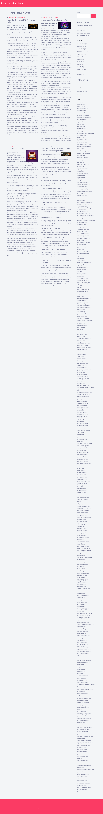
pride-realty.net (81, 744)
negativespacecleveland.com (84, 503)
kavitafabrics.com (81, 519)
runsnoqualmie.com (82, 640)
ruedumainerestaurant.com (83, 430)
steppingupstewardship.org (83, 662)
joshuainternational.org (83, 608)
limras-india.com (81, 104)
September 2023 (81, 51)
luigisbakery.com (81, 668)
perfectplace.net (81, 336)
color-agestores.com (82, 351)
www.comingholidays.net (83, 378)
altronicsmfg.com (81, 130)
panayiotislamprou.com (83, 182)
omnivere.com (80, 124)
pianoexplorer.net (81, 691)
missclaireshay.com (81, 103)
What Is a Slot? (81, 30)
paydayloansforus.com (82, 139)
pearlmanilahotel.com (82, 168)
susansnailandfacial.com (83, 610)
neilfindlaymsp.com (81, 535)
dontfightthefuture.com (83, 235)
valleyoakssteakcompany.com (84, 550)
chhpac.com (80, 773)
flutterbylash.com (81, 747)
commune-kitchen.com (82, 416)
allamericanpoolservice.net (83, 314)
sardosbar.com (80, 258)
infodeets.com (80, 113)
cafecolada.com (81, 372)
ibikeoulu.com (80, 448)
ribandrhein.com (81, 327)
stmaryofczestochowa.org (83, 452)
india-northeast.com (82, 231)
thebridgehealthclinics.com (83, 581)
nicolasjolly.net (80, 421)
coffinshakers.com (81, 450)
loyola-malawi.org (81, 354)
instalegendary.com (81, 150)
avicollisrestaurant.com (83, 537)
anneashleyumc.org (81, 633)
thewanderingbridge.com (83, 456)
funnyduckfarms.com (82, 751)
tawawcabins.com (81, 255)
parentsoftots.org (81, 586)
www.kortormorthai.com (83, 630)
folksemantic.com (81, 257)
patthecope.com (81, 559)
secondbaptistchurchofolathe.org (85, 769)
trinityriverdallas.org (82, 334)
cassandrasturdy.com (82, 367)
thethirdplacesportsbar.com (84, 698)
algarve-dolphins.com (82, 486)
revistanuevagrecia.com (83, 436)
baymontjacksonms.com (83, 497)
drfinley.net (79, 758)
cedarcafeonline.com (82, 119)
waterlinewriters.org (82, 582)
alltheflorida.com (81, 735)
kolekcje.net (80, 329)
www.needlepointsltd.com (83, 648)
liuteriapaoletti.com (82, 505)
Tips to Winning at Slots (16, 148)
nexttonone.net (81, 604)
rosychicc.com (80, 356)
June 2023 (79, 59)
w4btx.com (79, 287)
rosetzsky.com (80, 432)
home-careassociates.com (83, 343)
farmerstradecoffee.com (83, 590)
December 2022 (81, 74)
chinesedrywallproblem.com (84, 508)
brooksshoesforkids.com (83, 572)
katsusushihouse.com (82, 427)
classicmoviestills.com (82, 371)
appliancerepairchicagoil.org (84, 146)
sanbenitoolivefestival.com (84, 369)
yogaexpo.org (80, 342)
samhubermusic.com (82, 789)
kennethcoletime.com (82, 459)
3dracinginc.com (81, 383)
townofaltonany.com (82, 499)
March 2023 (80, 67)
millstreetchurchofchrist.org (84, 740)
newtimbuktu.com (81, 128)
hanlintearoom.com (82, 749)
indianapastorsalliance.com (83, 548)
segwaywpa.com (81, 577)
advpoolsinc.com (81, 544)
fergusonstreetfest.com (83, 729)
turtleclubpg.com (81, 526)
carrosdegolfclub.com (82, 218)
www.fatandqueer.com (82, 631)
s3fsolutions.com (81, 224)
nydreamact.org (81, 155)
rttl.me (78, 778)
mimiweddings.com (81, 782)
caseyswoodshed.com (82, 552)
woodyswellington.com (83, 702)
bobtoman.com (80, 171)
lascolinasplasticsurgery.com (84, 651)
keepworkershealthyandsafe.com (85, 151)
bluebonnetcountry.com (83, 164)
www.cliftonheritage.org (83, 653)
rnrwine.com (80, 762)
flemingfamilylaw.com (82, 760)
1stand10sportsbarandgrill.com (85, 285)
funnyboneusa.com (81, 514)
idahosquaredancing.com (83, 253)
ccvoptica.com (80, 664)
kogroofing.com (81, 175)
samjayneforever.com (82, 731)
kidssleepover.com (81, 135)
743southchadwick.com (83, 229)
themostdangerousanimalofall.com (86, 387)
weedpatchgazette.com (83, 269)
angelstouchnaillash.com (83, 289)
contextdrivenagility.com (83, 447)
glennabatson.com (81, 400)
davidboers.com (81, 593)
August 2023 (80, 54)
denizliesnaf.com (81, 555)
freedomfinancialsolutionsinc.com (85, 624)
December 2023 (81, 44)
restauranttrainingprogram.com (85, 313)
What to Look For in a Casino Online (54, 20)
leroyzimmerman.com (82, 756)
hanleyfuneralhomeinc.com (83, 282)
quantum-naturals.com (82, 725)
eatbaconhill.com (81, 132)
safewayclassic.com (82, 142)
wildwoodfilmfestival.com (83, 190)
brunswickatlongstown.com (84, 463)
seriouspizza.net (81, 563)
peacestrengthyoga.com (83, 622)
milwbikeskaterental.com (83, 496)
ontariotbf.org (80, 148)
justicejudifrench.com (82, 454)
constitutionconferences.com (84, 557)
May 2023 (79, 61)
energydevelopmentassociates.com (86, 220)
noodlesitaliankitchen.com (83, 153)
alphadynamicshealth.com (83, 745)
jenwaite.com (80, 753)
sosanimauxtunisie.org (82, 173)
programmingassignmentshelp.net (85, 133)
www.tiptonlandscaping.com (84, 660)
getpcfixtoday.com (81, 161)
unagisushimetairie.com (82, 157)
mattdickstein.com (81, 597)
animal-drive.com (81, 568)
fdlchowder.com (81, 646)
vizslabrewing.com (81, 264)
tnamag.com (80, 570)
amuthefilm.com (81, 418)
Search (78, 12)
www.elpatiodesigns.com (83, 706)
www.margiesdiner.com (82, 644)
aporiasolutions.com (82, 575)
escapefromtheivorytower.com (84, 228)
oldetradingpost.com (82, 206)
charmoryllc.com (81, 381)
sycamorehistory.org (82, 680)
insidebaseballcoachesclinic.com (85, 736)
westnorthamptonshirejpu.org (84, 191)
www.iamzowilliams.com (83, 687)
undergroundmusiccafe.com (84, 787)
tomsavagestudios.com (83, 318)
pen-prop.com (80, 611)
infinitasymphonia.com (82, 423)
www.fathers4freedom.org (83, 615)
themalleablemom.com (83, 457)
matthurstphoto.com (82, 733)
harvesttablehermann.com (83, 217)
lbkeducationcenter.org (82, 333)
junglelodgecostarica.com (83, 481)
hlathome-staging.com (82, 304)
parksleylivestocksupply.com (84, 347)
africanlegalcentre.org (82, 425)
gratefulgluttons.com (82, 363)
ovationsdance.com (82, 325)
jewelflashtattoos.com (82, 159)
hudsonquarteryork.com (83, 707)
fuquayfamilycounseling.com (84, 765)
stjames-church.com (82, 438)
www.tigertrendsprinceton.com (84, 613)
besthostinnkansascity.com (83, 783)
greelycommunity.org (82, 429)
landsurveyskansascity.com (83, 635)
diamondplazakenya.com (83, 720)
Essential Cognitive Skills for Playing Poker (21, 21)
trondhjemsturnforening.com (84, 718)
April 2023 (79, 64)
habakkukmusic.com (82, 602)
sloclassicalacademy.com (83, 396)
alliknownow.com (81, 390)
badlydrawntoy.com (82, 599)
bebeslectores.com (81, 209)
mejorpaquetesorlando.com (84, 284)
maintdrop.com (80, 170)
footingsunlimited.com (82, 639)
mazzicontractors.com (82, 697)
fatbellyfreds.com (81, 704)
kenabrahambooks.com (82, 414)
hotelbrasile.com (81, 193)
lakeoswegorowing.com (83, 764)
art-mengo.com (81, 470)
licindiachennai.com (81, 110)
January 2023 (80, 72)
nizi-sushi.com (80, 468)
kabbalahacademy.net (82, 291)
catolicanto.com (81, 331)
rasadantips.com (81, 126)
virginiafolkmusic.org (82, 323)
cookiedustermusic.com (83, 515)
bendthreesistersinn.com (83, 510)
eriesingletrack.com (81, 273)
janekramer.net (80, 467)
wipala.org (79, 352)
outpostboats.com (81, 358)
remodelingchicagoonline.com (84, 657)
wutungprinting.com (82, 492)
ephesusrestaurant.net (82, 700)
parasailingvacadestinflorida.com (85, 742)
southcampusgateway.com (83, 184)
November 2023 (81, 46)
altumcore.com (80, 566)
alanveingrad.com (81, 488)
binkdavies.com (80, 410)
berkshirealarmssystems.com (84, 262)
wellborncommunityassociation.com (86, 188)
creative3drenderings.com (83, 588)
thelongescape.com (82, 477)
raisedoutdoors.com (82, 244)
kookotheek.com (81, 180)
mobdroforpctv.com (82, 365)
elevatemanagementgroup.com (85, 754)
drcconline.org (80, 539)
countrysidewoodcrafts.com (84, 144)
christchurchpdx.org (81, 412)
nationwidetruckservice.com (84, 524)
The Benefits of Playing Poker (84, 25)
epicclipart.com (80, 166)
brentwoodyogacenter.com (83, 658)
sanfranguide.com (81, 380)
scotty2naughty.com (82, 439)
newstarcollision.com (82, 295)
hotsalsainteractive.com (83, 115)
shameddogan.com (81, 584)
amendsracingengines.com (83, 628)
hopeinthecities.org (81, 362)
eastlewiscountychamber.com (84, 392)
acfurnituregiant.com (82, 121)
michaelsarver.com (81, 300)
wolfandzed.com (81, 671)
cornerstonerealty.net (82, 682)
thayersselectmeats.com (12, 3)
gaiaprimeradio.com (81, 472)
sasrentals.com (80, 296)
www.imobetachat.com (83, 595)
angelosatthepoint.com (83, 546)
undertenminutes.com (82, 123)
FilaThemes (64, 808)
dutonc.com (80, 476)
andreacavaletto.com (82, 345)
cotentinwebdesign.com (83, 204)
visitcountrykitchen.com (83, 485)
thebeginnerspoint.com (82, 376)
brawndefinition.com (82, 405)
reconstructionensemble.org (84, 517)
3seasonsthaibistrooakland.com (85, 338)
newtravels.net (80, 137)
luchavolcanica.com (82, 521)
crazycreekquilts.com (82, 409)
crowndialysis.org (81, 311)
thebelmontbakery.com (82, 141)
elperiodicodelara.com (82, 106)
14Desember (22, 17)
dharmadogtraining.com (83, 774)
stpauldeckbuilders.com (83, 637)
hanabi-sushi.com (81, 669)
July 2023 (79, 56)
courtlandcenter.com (82, 534)
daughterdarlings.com (82, 112)
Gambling (79, 83)
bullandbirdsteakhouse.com (84, 649)
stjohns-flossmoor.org (82, 512)
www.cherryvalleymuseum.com (84, 202)
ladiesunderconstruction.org (84, 208)
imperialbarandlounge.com (83, 242)
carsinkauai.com (81, 738)
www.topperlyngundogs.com (84, 617)
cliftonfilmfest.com (82, 240)
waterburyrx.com (81, 543)
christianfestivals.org (82, 483)
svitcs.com (79, 561)
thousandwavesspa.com (83, 532)
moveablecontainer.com (83, 199)
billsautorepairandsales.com (84, 724)
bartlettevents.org (81, 197)
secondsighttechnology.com (84, 298)
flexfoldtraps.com (81, 626)
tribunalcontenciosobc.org (83, 394)
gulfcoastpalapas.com (82, 579)
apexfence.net (80, 791)
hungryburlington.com (82, 461)
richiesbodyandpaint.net (83, 108)
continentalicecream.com (83, 407)
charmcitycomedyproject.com (84, 443)
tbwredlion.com (81, 722)
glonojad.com (80, 434)
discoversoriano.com (82, 374)
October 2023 (80, 49)
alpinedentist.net (81, 177)
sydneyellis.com (81, 309)
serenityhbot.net (81, 606)
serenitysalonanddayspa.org (84, 117)
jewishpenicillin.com (82, 316)
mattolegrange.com (82, 479)
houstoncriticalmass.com (83, 385)
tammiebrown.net (81, 474)
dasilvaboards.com (81, 398)
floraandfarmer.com (82, 222)
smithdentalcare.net (82, 785)
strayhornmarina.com (82, 401)
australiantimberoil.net (82, 211)
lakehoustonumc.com (82, 601)
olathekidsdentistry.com (83, 280)
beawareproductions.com (83, 445)
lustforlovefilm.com (82, 419)
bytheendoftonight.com (83, 360)
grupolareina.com (81, 200)
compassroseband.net (82, 564)
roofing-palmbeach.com (83, 233)
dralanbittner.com (81, 266)
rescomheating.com (82, 780)
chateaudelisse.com (82, 186)
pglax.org (79, 501)
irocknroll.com (80, 249)
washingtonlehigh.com (82, 666)
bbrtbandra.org (80, 162)
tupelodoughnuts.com (82, 278)
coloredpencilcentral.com (83, 238)
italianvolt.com (81, 260)
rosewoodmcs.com (81, 678)
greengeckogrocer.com (82, 302)
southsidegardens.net (82, 693)
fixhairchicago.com (81, 553)
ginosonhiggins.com (81, 490)
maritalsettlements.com (83, 494)
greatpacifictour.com (82, 528)
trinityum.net (80, 695)
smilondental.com (81, 293)
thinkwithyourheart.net (82, 246)
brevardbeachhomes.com (83, 226)
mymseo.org (80, 771)
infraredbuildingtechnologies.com (85, 215)
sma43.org (79, 655)
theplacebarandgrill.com (83, 541)
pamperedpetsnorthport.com (84, 275)
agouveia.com (80, 767)
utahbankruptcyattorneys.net (84, 247)
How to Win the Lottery (83, 35)
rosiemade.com (80, 276)
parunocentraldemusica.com (84, 713)
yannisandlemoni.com (82, 267)
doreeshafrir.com (81, 441)
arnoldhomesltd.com (82, 237)
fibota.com (79, 709)
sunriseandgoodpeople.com (83, 506)
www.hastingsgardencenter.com (85, 689)
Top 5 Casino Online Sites (83, 28)
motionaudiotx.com (82, 776)
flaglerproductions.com (82, 403)
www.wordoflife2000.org (83, 251)
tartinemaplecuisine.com (83, 465)
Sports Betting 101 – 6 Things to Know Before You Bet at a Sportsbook (55, 149)
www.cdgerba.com (81, 711)
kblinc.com (79, 271)
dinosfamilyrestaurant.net (83, 213)
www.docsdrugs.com (82, 642)
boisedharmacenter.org (82, 349)
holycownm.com (81, 523)
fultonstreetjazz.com (82, 195)
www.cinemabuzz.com (82, 675)
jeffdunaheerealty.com (82, 620)
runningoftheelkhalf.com (83, 619)
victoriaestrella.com (82, 530)
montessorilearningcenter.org (84, 727)
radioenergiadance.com (82, 179)
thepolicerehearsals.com (83, 389)
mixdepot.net (80, 677)
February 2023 (80, 69)
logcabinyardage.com (82, 591)
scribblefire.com (81, 340)
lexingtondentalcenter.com (83, 307)
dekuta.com (80, 673)
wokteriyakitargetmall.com (83, 305)
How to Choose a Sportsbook (84, 33)
